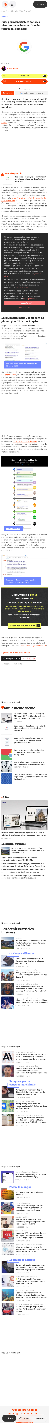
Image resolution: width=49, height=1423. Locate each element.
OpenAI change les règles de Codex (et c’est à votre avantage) (30, 1175)
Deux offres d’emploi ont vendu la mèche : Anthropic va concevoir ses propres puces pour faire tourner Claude (31, 1056)
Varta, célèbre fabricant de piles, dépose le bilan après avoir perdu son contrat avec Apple (22, 876)
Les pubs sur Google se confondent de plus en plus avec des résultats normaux (30, 179)
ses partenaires (22, 287)
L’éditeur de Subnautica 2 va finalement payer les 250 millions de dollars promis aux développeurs (31, 1295)
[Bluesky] (35, 1414)
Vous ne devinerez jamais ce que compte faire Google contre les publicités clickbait (28, 740)
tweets (4, 122)
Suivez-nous (7, 93)
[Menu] (12, 4)
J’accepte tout (26, 303)
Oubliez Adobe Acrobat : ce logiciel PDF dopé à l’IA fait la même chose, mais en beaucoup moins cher (29, 716)
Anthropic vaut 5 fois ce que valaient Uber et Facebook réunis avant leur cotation (30, 1281)
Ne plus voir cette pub (10, 702)
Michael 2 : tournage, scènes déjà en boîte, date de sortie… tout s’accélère (31, 1001)
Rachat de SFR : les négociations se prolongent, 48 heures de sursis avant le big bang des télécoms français (30, 1235)
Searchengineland (8, 374)
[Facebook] (24, 1414)
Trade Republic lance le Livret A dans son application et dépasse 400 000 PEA (19, 859)
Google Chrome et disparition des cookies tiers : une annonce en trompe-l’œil (29, 752)
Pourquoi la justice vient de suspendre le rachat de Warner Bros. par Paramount (31, 1106)
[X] (17, 1414)
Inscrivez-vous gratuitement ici (33, 645)
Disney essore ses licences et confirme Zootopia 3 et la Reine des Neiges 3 (31, 974)
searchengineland (13, 528)
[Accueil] (5, 4)
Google (7, 664)
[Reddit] (28, 1414)
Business (5, 16)
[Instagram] (20, 1414)
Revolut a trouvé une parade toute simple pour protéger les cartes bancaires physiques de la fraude (30, 1267)
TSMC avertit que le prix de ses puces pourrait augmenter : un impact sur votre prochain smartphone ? (29, 1207)
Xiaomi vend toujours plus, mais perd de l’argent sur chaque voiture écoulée (31, 1308)
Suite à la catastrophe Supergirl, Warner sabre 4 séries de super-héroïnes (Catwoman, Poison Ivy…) (23, 865)
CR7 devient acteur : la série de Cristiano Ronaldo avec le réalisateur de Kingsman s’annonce (23, 870)
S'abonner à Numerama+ (22, 625)
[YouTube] (9, 1414)
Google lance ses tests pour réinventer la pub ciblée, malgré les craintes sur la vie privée (30, 776)
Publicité (18, 664)
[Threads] (39, 1414)
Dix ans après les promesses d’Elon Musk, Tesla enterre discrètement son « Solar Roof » (27, 850)
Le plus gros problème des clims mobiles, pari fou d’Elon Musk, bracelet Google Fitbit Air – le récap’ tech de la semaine (31, 1119)
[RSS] (32, 1414)
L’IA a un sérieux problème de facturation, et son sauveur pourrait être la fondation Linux (31, 1249)
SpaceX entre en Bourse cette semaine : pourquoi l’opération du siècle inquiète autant (30, 1221)
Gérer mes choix (24, 307)
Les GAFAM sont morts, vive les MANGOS (29, 1193)
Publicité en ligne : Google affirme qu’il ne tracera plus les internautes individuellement (29, 764)
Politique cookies (30, 298)
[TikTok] (13, 1414)
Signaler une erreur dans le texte (15, 652)
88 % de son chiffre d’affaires (25, 441)
